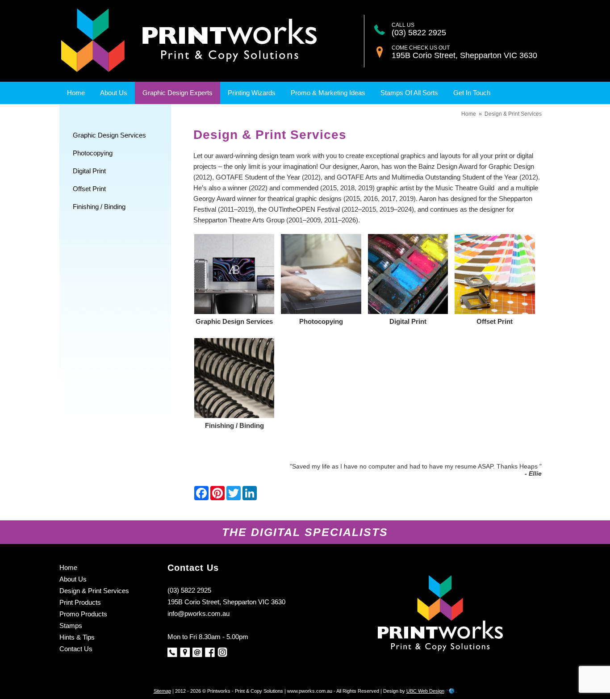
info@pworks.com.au (198, 613)
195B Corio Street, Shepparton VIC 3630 (464, 55)
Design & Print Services (513, 114)
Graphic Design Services (109, 135)
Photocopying (93, 153)
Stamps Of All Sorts (409, 92)
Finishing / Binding (99, 206)
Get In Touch (471, 92)
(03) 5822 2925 (419, 32)
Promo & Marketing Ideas (328, 92)
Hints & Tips (77, 637)
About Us (113, 92)
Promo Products (83, 614)
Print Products (80, 602)
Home (76, 92)
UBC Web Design (425, 691)
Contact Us (75, 649)
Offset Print (89, 189)
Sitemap (162, 691)
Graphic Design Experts (177, 92)
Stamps (70, 625)
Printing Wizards (252, 92)
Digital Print (89, 171)
